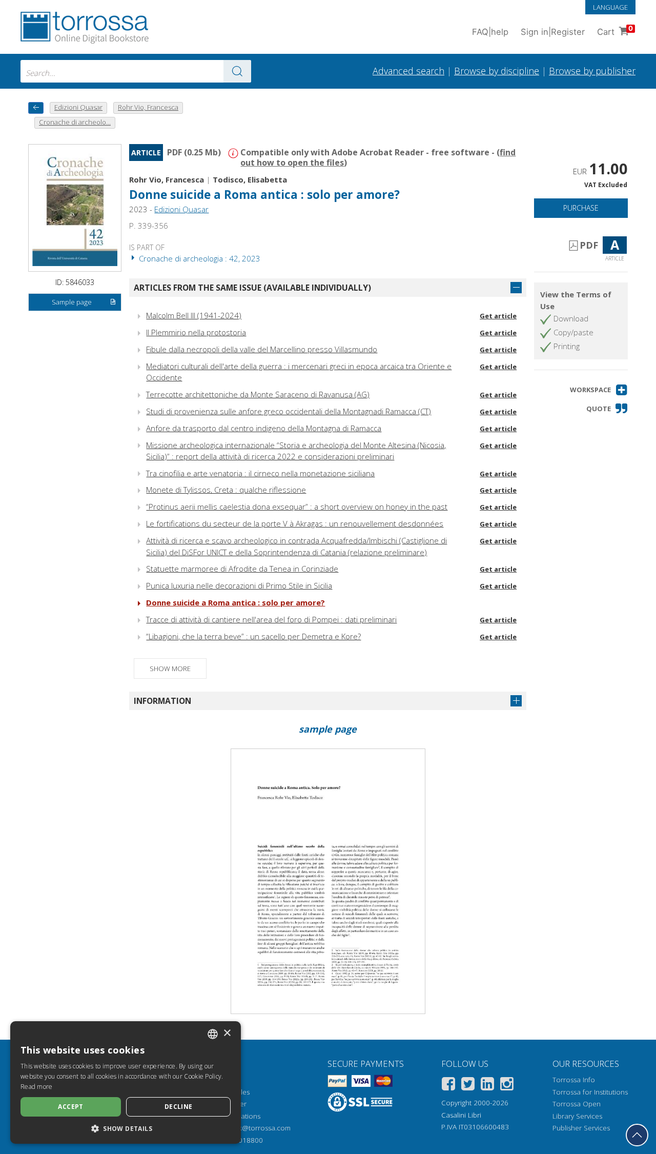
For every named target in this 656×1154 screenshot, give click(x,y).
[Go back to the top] (637, 1135)
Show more (170, 668)
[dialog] (125, 1082)
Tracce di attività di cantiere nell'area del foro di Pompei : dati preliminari (271, 619)
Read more (36, 1086)
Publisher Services (581, 1127)
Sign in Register (553, 32)
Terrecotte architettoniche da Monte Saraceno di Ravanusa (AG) (258, 394)
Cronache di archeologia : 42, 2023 (198, 258)
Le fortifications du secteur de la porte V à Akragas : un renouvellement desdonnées (294, 523)
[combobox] (135, 71)
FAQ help (490, 32)
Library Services (577, 1116)
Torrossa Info (573, 1079)
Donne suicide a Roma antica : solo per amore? (235, 602)
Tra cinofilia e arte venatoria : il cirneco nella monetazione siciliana (260, 473)
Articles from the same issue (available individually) (252, 287)
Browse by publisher (592, 71)
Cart (615, 30)
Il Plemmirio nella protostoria (196, 332)
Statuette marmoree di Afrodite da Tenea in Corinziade (242, 568)
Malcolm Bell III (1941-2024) (193, 315)
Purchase (581, 208)
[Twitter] (468, 1085)
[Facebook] (448, 1085)
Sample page (72, 302)
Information (162, 700)
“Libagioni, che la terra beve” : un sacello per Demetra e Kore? (253, 636)
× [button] (227, 1033)
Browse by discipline (496, 71)
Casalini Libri (461, 1115)
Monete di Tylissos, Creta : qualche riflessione (226, 489)
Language (610, 7)
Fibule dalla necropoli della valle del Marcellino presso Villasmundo (261, 349)
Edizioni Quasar (181, 209)
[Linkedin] (487, 1085)
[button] (599, 389)
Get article (498, 315)
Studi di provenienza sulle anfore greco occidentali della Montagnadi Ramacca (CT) (288, 411)
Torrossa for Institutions (590, 1092)
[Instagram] (507, 1085)
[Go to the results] (237, 71)
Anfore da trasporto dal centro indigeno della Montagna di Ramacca (263, 428)
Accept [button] (70, 1106)
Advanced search (408, 71)
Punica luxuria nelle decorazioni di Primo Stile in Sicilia (239, 585)
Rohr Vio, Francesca (166, 179)
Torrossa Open (576, 1103)
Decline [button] (179, 1106)
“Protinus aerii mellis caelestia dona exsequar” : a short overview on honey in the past (296, 506)
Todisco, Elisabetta (250, 179)
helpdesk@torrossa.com (252, 1127)
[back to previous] (36, 108)
